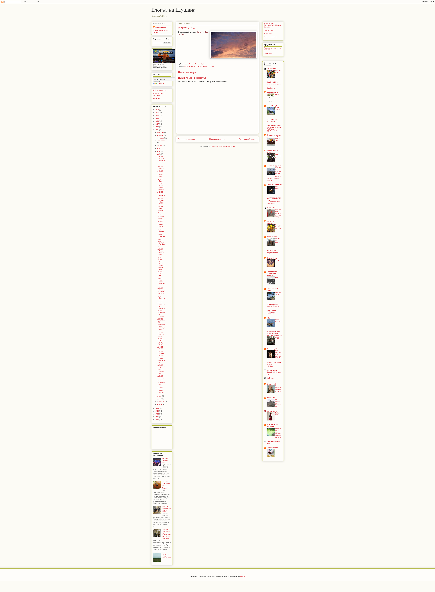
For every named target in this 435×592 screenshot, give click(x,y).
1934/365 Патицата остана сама (161, 266)
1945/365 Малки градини (160, 181)
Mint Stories (271, 88)
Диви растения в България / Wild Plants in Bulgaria (272, 25)
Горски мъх (271, 397)
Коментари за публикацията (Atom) (223, 146)
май (158, 154)
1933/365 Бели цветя (160, 273)
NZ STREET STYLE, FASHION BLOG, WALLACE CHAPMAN (274, 333)
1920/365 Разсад (160, 377)
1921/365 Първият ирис (160, 371)
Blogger (242, 576)
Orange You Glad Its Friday (205, 66)
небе (186, 66)
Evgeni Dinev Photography (271, 311)
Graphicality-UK (272, 349)
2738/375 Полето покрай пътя (166, 556)
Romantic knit (271, 384)
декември (160, 132)
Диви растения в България (158, 94)
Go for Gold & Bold (272, 121)
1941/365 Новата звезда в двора (160, 209)
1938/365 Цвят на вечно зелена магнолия (161, 233)
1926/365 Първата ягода (160, 334)
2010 (157, 419)
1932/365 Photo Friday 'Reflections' (161, 281)
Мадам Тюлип (269, 30)
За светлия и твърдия (274, 84)
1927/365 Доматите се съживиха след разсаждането (161, 324)
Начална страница (217, 139)
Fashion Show (272, 411)
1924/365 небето (160, 348)
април (159, 396)
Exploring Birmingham (273, 306)
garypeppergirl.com (273, 441)
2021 (157, 112)
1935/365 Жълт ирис (160, 259)
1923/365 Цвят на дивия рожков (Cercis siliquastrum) (161, 357)
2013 (157, 411)
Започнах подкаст (272, 380)
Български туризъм (274, 166)
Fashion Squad (272, 370)
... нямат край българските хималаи (272, 273)
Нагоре (277, 260)
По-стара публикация (248, 139)
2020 (157, 115)
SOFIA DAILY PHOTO (274, 184)
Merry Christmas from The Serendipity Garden (278, 354)
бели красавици (278, 156)
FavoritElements (272, 448)
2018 (157, 121)
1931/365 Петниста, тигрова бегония (161, 290)
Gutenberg (270, 366)
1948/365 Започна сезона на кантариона (161, 160)
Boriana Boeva (194, 64)
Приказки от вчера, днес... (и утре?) (274, 136)
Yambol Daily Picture (274, 106)
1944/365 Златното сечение (161, 187)
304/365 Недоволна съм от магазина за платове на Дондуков (166, 534)
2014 (157, 408)
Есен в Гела (270, 314)
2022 (157, 110)
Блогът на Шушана (173, 9)
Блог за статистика (270, 37)
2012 (157, 414)
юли (159, 148)
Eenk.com (270, 378)
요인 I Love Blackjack (273, 131)
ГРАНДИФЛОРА (272, 92)
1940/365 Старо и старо (160, 216)
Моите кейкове (272, 237)
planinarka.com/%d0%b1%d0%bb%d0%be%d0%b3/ (274, 127)
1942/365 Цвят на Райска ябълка (160, 201)
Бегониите (156, 98)
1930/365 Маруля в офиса (161, 298)
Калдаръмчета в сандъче (278, 226)
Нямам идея (271, 208)
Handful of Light (272, 82)
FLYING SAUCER (272, 304)
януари (160, 404)
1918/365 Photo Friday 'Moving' (160, 389)
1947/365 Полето (160, 167)
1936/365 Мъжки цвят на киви (160, 251)
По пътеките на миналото (272, 425)
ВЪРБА (277, 94)
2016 (157, 127)
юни (159, 151)
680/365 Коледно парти (165, 460)
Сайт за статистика (159, 90)
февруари (161, 402)
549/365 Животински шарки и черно (166, 509)
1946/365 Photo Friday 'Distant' (160, 173)
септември (161, 141)
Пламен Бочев (272, 258)
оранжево (191, 66)
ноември (160, 135)
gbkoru (269, 318)
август (159, 145)
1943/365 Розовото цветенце (161, 193)
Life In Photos (271, 68)
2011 (157, 417)
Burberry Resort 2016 (278, 414)
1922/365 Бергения (161, 366)
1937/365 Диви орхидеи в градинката (161, 242)
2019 (157, 118)
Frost (268, 443)
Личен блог (268, 33)
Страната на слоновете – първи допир (278, 213)
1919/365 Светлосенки (161, 382)
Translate (161, 84)
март (159, 399)
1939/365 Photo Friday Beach (160, 223)
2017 (157, 124)
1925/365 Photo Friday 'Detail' (160, 341)
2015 (157, 130)
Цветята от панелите (270, 222)
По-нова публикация (186, 139)
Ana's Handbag (272, 119)
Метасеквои (268, 53)
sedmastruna (271, 250)
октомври (160, 138)
